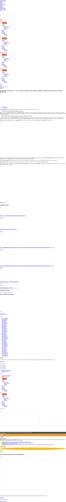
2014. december (4, 352)
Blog (2, 45)
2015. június (4, 348)
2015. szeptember (4, 346)
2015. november (4, 344)
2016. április (4, 341)
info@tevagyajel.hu (3, 1)
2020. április (4, 327)
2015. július (4, 347)
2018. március (4, 335)
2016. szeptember (4, 337)
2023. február (4, 322)
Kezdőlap (3, 24)
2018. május (4, 333)
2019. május (4, 329)
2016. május (4, 340)
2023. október (4, 320)
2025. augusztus (4, 318)
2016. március (4, 342)
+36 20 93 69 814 (2, 0)
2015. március (4, 350)
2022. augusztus (4, 323)
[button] (1, 2)
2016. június (4, 339)
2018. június (4, 332)
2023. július (4, 321)
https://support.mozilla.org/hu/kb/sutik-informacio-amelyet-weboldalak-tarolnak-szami (20, 442)
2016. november (4, 336)
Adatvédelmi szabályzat (5, 371)
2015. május (4, 349)
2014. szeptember (4, 355)
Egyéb (3, 314)
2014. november (4, 353)
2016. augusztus (4, 338)
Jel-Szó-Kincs (6, 26)
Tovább (33, 432)
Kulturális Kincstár (7, 27)
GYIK (3, 31)
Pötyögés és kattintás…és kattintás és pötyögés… (9, 281)
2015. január (4, 351)
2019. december (4, 328)
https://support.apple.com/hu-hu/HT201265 (10, 443)
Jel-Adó (5, 28)
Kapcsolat (3, 32)
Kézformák (5, 29)
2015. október (4, 345)
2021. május (4, 326)
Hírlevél (4, 38)
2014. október (4, 354)
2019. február (4, 330)
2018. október (4, 331)
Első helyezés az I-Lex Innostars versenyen (8, 229)
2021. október (4, 325)
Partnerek (3, 30)
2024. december (4, 319)
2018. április (4, 334)
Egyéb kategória (4, 107)
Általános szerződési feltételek (6, 370)
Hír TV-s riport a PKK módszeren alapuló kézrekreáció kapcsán (12, 215)
